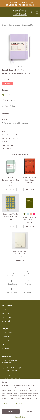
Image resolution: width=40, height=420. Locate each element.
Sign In (4, 309)
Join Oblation (6, 341)
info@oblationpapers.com (11, 378)
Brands (17, 25)
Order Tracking (7, 321)
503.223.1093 (6, 376)
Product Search (7, 317)
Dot (10, 95)
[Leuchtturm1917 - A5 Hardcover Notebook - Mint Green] (10, 166)
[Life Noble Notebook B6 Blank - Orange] (29, 166)
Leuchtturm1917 (27, 25)
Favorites (28, 284)
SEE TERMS (30, 5)
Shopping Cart (12, 292)
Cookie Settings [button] (20, 417)
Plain (10, 106)
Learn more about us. (8, 406)
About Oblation (7, 333)
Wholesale (5, 348)
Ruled (10, 100)
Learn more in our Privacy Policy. (12, 403)
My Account (27, 276)
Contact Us (5, 337)
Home (4, 25)
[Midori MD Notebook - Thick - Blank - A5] (20, 240)
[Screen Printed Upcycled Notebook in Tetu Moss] (10, 203)
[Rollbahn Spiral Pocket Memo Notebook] (29, 203)
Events (4, 344)
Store (10, 25)
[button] (20, 12)
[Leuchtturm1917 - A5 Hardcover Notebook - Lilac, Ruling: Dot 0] (20, 47)
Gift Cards (27, 292)
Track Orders (12, 284)
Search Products (12, 276)
